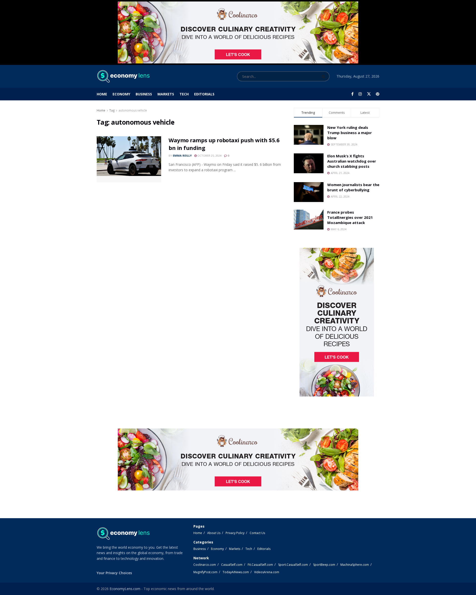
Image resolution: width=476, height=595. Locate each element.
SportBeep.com (324, 565)
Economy (121, 94)
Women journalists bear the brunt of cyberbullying (353, 187)
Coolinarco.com (204, 565)
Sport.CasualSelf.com (293, 565)
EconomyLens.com (125, 588)
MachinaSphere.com (354, 565)
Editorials (204, 94)
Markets (165, 94)
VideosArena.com (266, 572)
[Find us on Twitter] (369, 94)
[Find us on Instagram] (360, 94)
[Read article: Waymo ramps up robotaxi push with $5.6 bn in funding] (129, 159)
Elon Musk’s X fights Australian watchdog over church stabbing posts (351, 161)
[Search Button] (324, 76)
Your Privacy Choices (114, 572)
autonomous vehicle (133, 110)
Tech (184, 94)
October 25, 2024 (209, 155)
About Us (213, 533)
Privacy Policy (235, 533)
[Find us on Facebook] (352, 94)
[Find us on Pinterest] (377, 94)
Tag (112, 110)
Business (144, 94)
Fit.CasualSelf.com (260, 565)
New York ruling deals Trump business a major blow (349, 132)
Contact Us (257, 533)
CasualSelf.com (231, 565)
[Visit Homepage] (123, 76)
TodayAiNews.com (236, 572)
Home (102, 94)
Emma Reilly (182, 155)
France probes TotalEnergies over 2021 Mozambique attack (350, 217)
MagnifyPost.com (205, 572)
